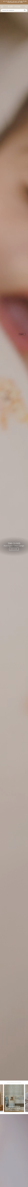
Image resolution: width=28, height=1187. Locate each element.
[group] (14, 1098)
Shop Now (14, 548)
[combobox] (14, 10)
